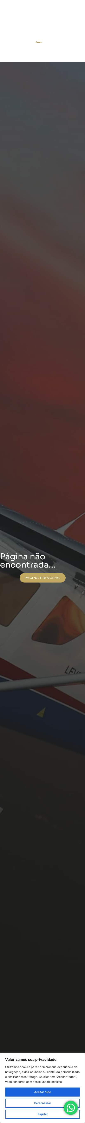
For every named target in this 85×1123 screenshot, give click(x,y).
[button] (74, 41)
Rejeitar (43, 1114)
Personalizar (42, 1103)
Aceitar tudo (42, 1092)
